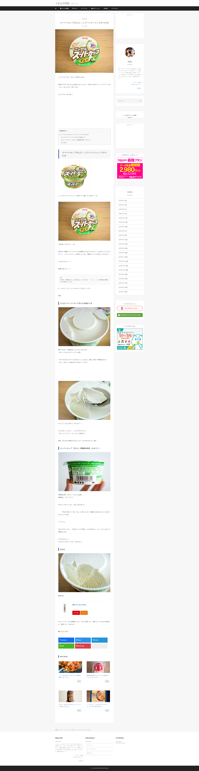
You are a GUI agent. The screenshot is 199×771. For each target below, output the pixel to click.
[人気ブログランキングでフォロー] (130, 315)
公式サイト (79, 195)
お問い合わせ (89, 753)
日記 (86, 26)
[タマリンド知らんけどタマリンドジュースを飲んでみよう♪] (70, 696)
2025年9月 (122, 226)
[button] (66, 131)
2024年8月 (122, 278)
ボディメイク (96, 8)
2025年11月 (122, 218)
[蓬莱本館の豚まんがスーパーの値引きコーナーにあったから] (98, 667)
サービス (115, 8)
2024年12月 (122, 261)
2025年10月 (122, 222)
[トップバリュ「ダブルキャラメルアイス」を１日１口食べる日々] (98, 696)
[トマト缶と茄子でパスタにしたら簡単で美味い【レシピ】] (70, 667)
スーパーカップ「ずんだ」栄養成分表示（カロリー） (76, 140)
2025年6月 (122, 235)
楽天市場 (76, 612)
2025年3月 (122, 248)
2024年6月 (122, 287)
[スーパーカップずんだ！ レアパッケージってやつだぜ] (84, 51)
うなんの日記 (94, 768)
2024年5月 (122, 291)
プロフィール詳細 (137, 82)
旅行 (106, 8)
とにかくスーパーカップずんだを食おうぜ (73, 137)
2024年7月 (122, 283)
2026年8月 (122, 200)
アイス (62, 631)
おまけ (64, 142)
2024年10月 (122, 270)
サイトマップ (89, 745)
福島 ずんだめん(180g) (79, 604)
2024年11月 (122, 265)
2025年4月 (122, 244)
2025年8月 (122, 231)
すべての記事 (65, 8)
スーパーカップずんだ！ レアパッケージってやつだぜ (74, 134)
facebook (64, 640)
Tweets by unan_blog (120, 743)
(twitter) (139, 88)
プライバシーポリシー (91, 749)
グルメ (75, 8)
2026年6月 (122, 209)
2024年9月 (122, 274)
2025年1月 (122, 257)
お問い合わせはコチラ (136, 84)
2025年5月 (122, 239)
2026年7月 (122, 205)
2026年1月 (122, 213)
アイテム (84, 8)
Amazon (84, 612)
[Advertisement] (68, 115)
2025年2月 (122, 252)
